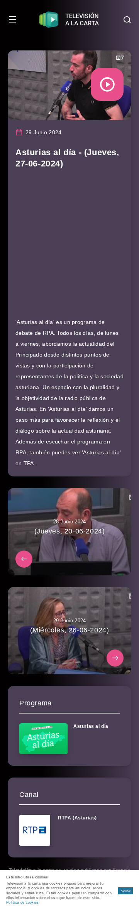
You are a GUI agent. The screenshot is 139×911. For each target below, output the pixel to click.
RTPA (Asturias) (77, 818)
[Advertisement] (69, 247)
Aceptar (126, 890)
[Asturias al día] (43, 738)
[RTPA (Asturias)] (34, 830)
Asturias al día (90, 726)
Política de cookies (22, 902)
